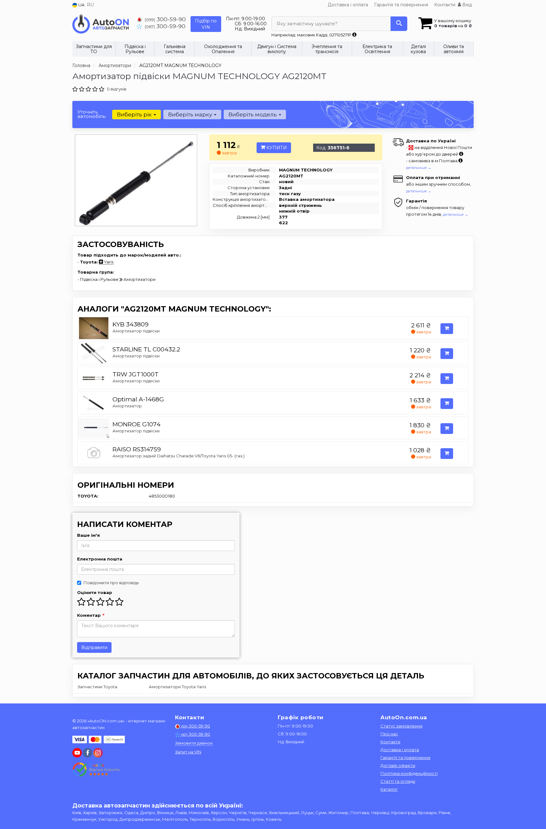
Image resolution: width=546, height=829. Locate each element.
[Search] (399, 23)
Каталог (389, 789)
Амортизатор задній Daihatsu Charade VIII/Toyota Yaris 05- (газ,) (178, 455)
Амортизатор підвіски (136, 330)
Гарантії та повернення (405, 757)
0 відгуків (116, 88)
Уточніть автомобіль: (91, 114)
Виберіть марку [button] (190, 114)
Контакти (444, 5)
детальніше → (418, 167)
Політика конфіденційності (409, 773)
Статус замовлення (401, 725)
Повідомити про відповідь (111, 582)
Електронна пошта (99, 558)
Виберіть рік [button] (135, 114)
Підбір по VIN (206, 24)
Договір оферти (397, 765)
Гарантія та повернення (401, 5)
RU (90, 5)
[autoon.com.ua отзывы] (96, 769)
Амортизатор (127, 405)
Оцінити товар (94, 592)
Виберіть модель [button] (253, 114)
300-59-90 (165, 19)
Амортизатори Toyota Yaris (177, 686)
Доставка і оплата (348, 5)
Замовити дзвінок (194, 742)
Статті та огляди (397, 781)
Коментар (90, 615)
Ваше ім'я (88, 535)
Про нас (389, 733)
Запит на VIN (188, 751)
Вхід (466, 5)
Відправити (94, 647)
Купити (276, 148)
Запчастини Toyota (97, 686)
